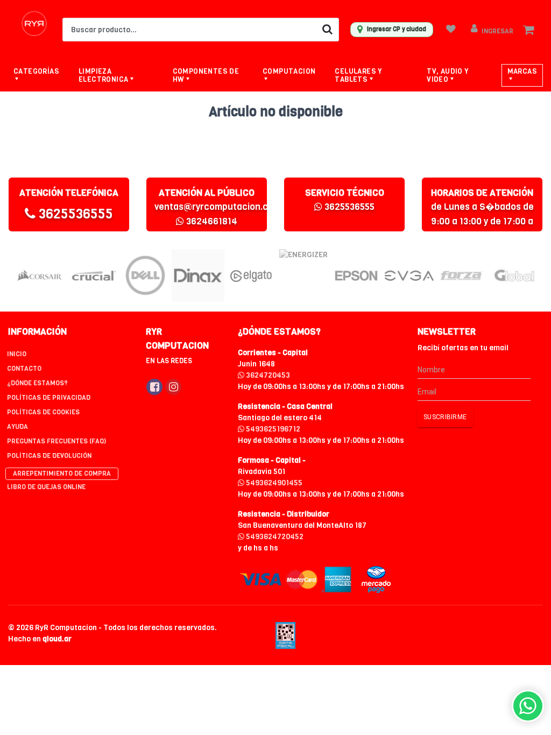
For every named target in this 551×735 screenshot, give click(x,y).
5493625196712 (272, 429)
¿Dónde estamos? (37, 383)
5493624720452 (273, 537)
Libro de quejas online (46, 487)
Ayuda (17, 426)
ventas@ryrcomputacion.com (217, 207)
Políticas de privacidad (48, 397)
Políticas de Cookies (43, 412)
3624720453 (267, 375)
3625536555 (74, 214)
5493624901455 (273, 483)
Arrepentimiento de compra (62, 473)
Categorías (36, 71)
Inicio (16, 354)
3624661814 (210, 221)
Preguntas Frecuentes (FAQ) (56, 441)
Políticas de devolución (49, 455)
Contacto (24, 368)
